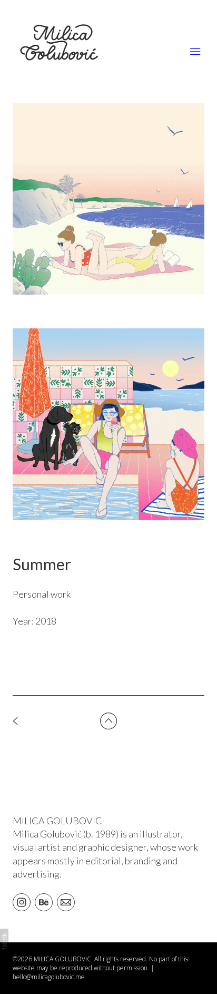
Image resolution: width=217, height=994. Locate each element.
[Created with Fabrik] (4, 941)
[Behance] (44, 901)
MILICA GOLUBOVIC (57, 820)
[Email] (66, 901)
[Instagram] (22, 901)
